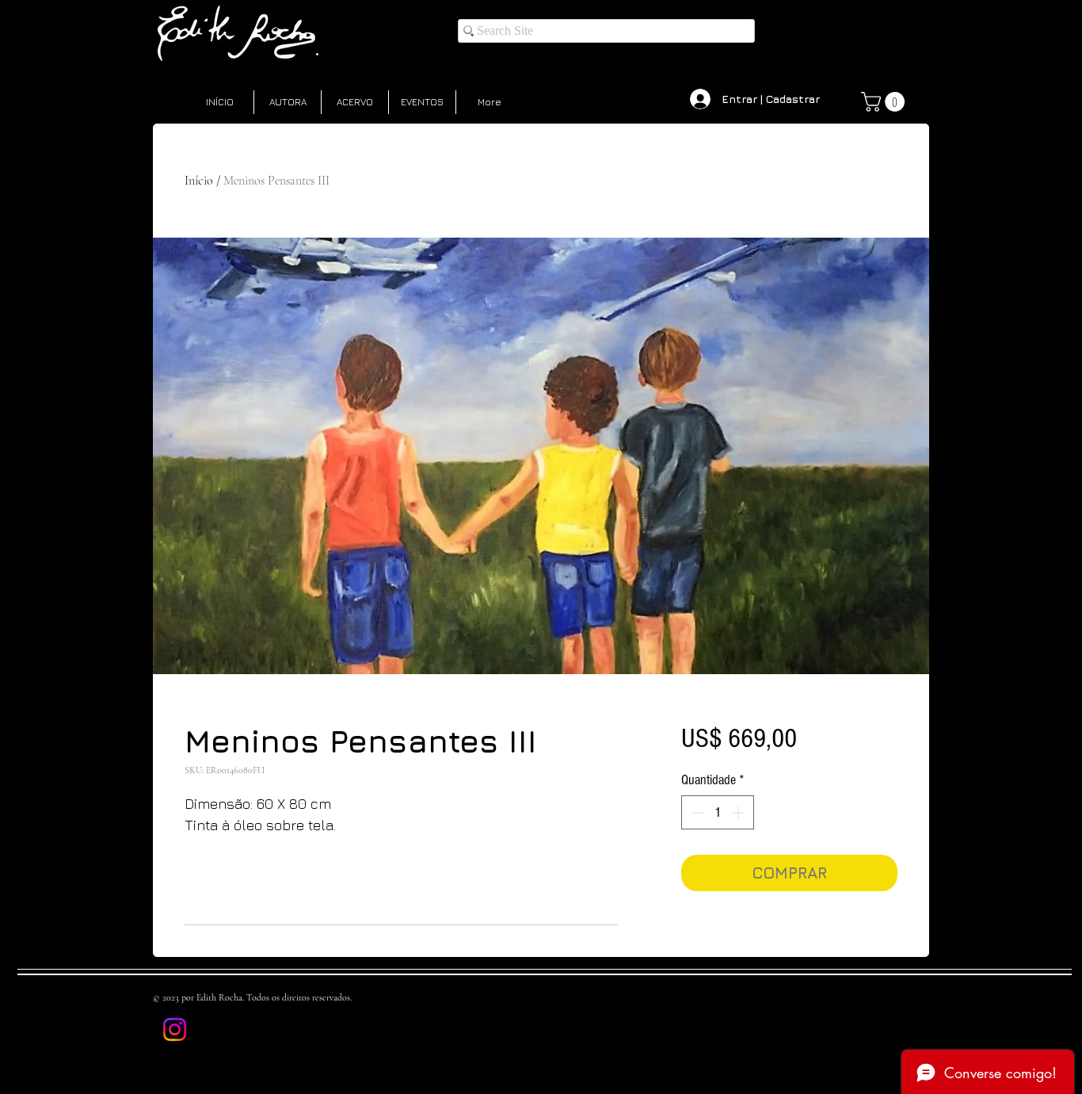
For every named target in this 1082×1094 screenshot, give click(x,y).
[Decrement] (696, 812)
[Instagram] (174, 1029)
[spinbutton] (717, 812)
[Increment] (739, 812)
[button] (885, 102)
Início (199, 181)
